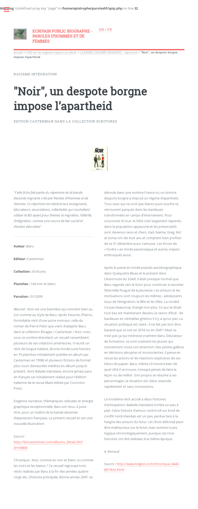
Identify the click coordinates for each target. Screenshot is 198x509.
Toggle (9, 9)
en (101, 29)
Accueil (18, 52)
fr (109, 29)
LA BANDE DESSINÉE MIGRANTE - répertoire (108, 52)
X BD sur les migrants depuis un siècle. (51, 52)
